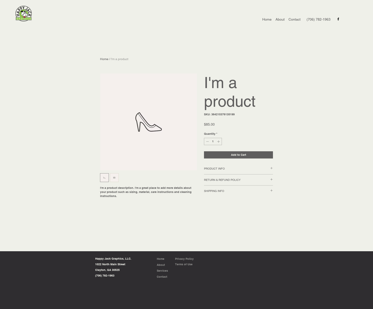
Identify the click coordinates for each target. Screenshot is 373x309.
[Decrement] (207, 141)
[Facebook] (338, 19)
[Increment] (218, 141)
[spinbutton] (212, 141)
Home (104, 59)
